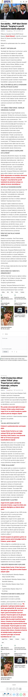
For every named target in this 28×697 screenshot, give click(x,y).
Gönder (5, 351)
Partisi (23, 639)
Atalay (3, 292)
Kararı (16, 292)
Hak (8, 292)
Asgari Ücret (4, 639)
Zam (3, 642)
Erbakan (17, 639)
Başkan (11, 639)
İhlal (12, 292)
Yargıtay (22, 292)
